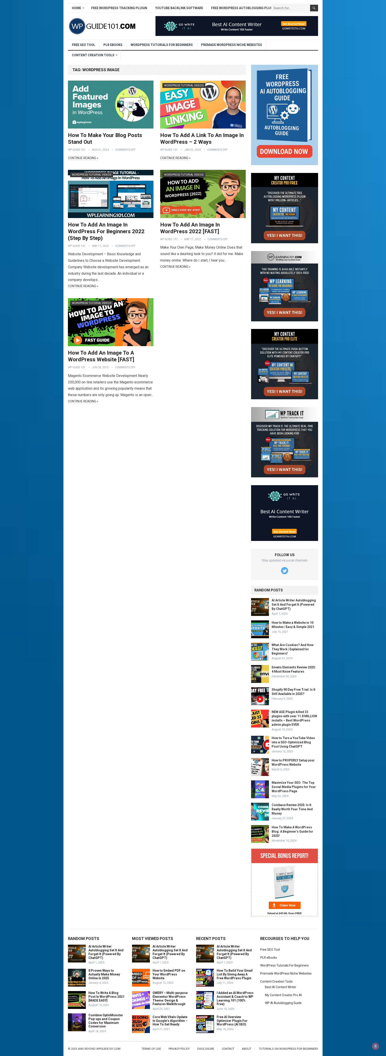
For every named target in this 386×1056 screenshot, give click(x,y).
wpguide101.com (108, 1048)
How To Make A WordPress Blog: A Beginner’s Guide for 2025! (292, 831)
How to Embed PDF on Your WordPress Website (169, 974)
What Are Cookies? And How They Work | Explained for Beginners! (292, 649)
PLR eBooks (112, 45)
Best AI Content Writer (280, 987)
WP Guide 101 (77, 149)
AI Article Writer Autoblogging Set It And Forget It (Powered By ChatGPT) (294, 605)
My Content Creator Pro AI (283, 995)
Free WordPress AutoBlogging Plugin (243, 8)
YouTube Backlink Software (179, 8)
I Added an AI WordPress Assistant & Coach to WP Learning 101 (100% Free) (235, 998)
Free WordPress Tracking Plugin (119, 8)
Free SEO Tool (83, 45)
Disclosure (205, 1048)
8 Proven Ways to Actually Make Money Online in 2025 (104, 974)
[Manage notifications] (375, 1046)
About (246, 1048)
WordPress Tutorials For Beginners (162, 45)
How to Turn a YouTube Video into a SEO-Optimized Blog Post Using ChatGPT (293, 742)
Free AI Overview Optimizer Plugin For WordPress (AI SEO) (232, 1020)
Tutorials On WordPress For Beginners (288, 1048)
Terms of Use (151, 1048)
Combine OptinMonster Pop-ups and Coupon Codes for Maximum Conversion (105, 1020)
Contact (228, 1048)
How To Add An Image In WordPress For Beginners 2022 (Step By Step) (106, 231)
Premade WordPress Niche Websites (231, 45)
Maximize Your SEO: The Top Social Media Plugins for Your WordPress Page (294, 787)
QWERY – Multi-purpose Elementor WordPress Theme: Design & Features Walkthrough (170, 998)
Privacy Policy (179, 1048)
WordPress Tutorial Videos (183, 85)
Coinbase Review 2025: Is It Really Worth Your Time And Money (292, 809)
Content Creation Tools (93, 55)
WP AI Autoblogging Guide (283, 1003)
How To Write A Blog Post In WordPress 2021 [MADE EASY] (106, 996)
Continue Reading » (83, 158)
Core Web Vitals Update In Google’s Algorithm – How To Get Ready (170, 1020)
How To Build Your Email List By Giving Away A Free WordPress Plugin (235, 974)
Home (76, 8)
